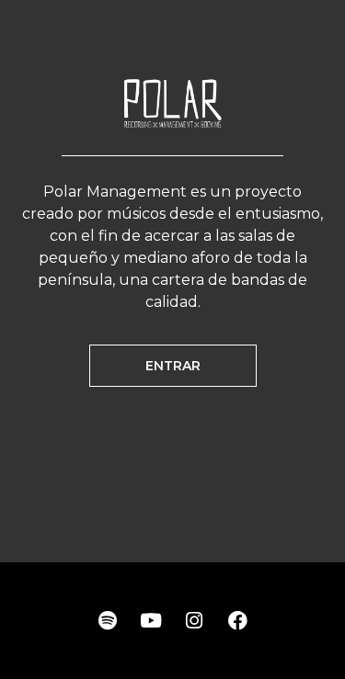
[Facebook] (237, 621)
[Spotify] (107, 621)
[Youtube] (151, 621)
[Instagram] (194, 621)
